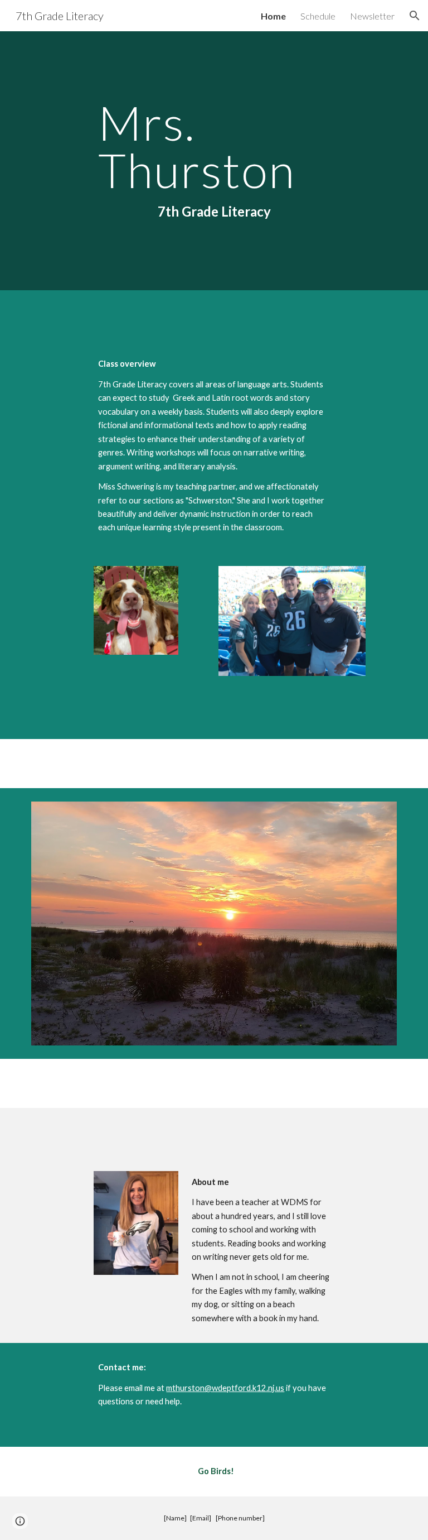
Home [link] (273, 16)
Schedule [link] (317, 16)
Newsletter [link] (372, 16)
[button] (414, 15)
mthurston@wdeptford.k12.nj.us (225, 1388)
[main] (214, 161)
